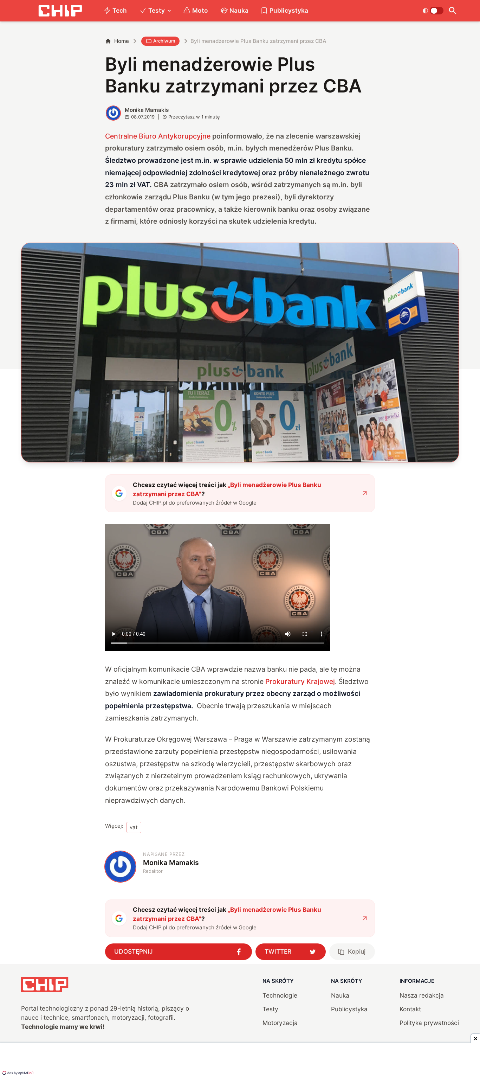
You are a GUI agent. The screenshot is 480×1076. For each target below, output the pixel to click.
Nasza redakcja (422, 995)
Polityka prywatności (429, 1022)
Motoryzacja (280, 1022)
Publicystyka (289, 10)
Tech (119, 10)
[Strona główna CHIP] (60, 10)
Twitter (278, 951)
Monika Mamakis (147, 110)
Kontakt (410, 1009)
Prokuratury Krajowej (300, 681)
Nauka (238, 10)
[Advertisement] (240, 1060)
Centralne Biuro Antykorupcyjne (157, 136)
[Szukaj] (453, 11)
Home (121, 41)
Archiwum (164, 41)
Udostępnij (133, 951)
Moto (200, 10)
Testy (156, 10)
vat (134, 827)
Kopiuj (356, 951)
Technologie (279, 995)
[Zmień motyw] (433, 10)
